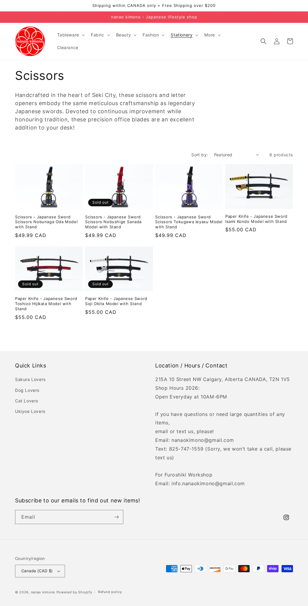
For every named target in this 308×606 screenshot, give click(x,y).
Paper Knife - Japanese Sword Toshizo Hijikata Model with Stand (46, 303)
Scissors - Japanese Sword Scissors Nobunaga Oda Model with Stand (46, 222)
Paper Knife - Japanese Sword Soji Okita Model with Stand (116, 301)
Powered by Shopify (74, 592)
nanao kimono (43, 592)
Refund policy (110, 592)
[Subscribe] (116, 517)
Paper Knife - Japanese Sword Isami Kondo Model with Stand (256, 219)
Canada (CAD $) (37, 570)
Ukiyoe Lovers (30, 411)
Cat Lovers (26, 400)
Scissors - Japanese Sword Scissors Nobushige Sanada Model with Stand (113, 222)
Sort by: (199, 154)
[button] (70, 35)
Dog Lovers (27, 390)
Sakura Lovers (30, 379)
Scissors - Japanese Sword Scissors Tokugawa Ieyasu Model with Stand (189, 222)
